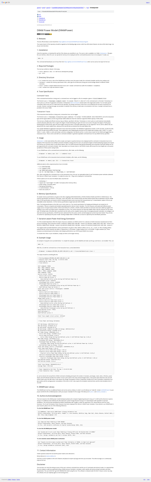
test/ (40, 16)
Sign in (147, 2)
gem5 (39, 8)
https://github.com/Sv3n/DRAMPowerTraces (75, 62)
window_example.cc (102, 391)
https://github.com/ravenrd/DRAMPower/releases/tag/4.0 (73, 41)
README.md (42, 20)
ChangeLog (42, 18)
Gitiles (9, 479)
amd (43, 8)
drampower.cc (103, 53)
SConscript (41, 22)
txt (144, 479)
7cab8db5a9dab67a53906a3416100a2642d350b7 (68, 8)
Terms (18, 479)
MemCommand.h (74, 102)
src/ (40, 14)
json (148, 479)
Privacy (14, 479)
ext (88, 8)
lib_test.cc (91, 391)
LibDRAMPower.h (105, 390)
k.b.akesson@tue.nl (50, 456)
